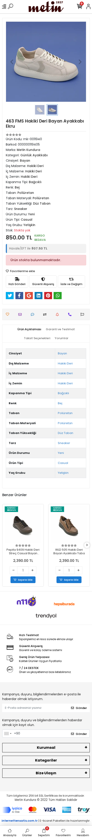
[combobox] (7, 733)
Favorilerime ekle (22, 271)
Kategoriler (46, 760)
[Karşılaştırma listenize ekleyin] (46, 314)
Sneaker (64, 443)
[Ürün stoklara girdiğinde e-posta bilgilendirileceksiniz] (58, 314)
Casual (63, 463)
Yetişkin (63, 473)
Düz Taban (65, 433)
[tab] (29, 329)
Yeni (61, 453)
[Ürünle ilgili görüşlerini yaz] (34, 314)
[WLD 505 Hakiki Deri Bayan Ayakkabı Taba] (69, 524)
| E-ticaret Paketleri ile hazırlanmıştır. (46, 821)
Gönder (81, 708)
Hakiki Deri (65, 363)
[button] (12, 61)
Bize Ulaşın (46, 773)
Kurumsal (46, 747)
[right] (87, 545)
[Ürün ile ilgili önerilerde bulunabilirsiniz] (83, 314)
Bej (60, 403)
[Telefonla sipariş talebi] (71, 314)
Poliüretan (65, 413)
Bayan (62, 353)
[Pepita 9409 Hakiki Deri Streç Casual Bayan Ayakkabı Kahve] (23, 524)
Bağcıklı (63, 393)
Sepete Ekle (25, 580)
